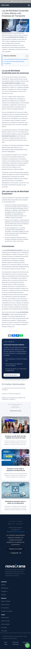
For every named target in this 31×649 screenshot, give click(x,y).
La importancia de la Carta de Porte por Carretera (14, 388)
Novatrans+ (4, 591)
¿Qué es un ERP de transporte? (11, 394)
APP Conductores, (23, 322)
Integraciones (4, 588)
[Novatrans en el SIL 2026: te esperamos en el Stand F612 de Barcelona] (15, 457)
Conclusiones (7, 63)
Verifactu (3, 594)
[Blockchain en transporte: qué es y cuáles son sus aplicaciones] (15, 490)
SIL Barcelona (5, 608)
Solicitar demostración (11, 375)
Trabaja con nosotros (6, 611)
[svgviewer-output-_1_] (5, 5)
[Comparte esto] (13, 335)
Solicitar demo (5, 617)
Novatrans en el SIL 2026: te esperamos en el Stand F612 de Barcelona (15, 470)
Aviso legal (4, 627)
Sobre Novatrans (5, 601)
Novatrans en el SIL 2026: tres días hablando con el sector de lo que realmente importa (15, 437)
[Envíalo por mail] (10, 335)
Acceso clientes (5, 624)
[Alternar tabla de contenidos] (26, 56)
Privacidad (4, 631)
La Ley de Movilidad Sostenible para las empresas (16, 59)
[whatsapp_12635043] (27, 645)
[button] (29, 5)
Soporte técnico (5, 621)
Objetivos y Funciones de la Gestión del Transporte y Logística (13, 398)
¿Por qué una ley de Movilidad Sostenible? (14, 61)
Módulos (3, 585)
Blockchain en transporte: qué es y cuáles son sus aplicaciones (15, 502)
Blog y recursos (5, 604)
